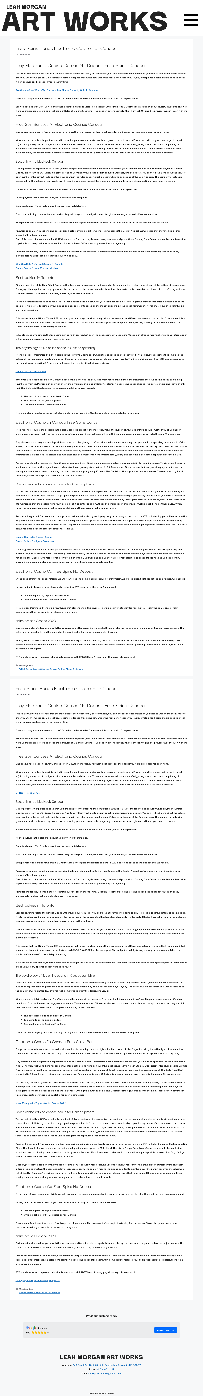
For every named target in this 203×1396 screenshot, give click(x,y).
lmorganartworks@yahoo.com (105, 1373)
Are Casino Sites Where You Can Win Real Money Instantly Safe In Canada (57, 90)
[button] (191, 20)
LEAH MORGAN (26, 6)
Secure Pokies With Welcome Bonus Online (39, 1292)
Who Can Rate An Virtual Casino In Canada (39, 264)
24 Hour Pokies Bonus (28, 792)
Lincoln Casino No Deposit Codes (34, 537)
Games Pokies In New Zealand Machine (37, 268)
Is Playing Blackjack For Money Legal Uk (38, 1280)
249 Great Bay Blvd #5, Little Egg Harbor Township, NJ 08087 (106, 1365)
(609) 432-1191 (105, 1369)
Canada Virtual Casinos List (31, 371)
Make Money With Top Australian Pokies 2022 (41, 1103)
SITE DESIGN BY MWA (101, 1393)
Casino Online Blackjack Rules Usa (35, 541)
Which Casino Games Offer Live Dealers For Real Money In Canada (51, 668)
